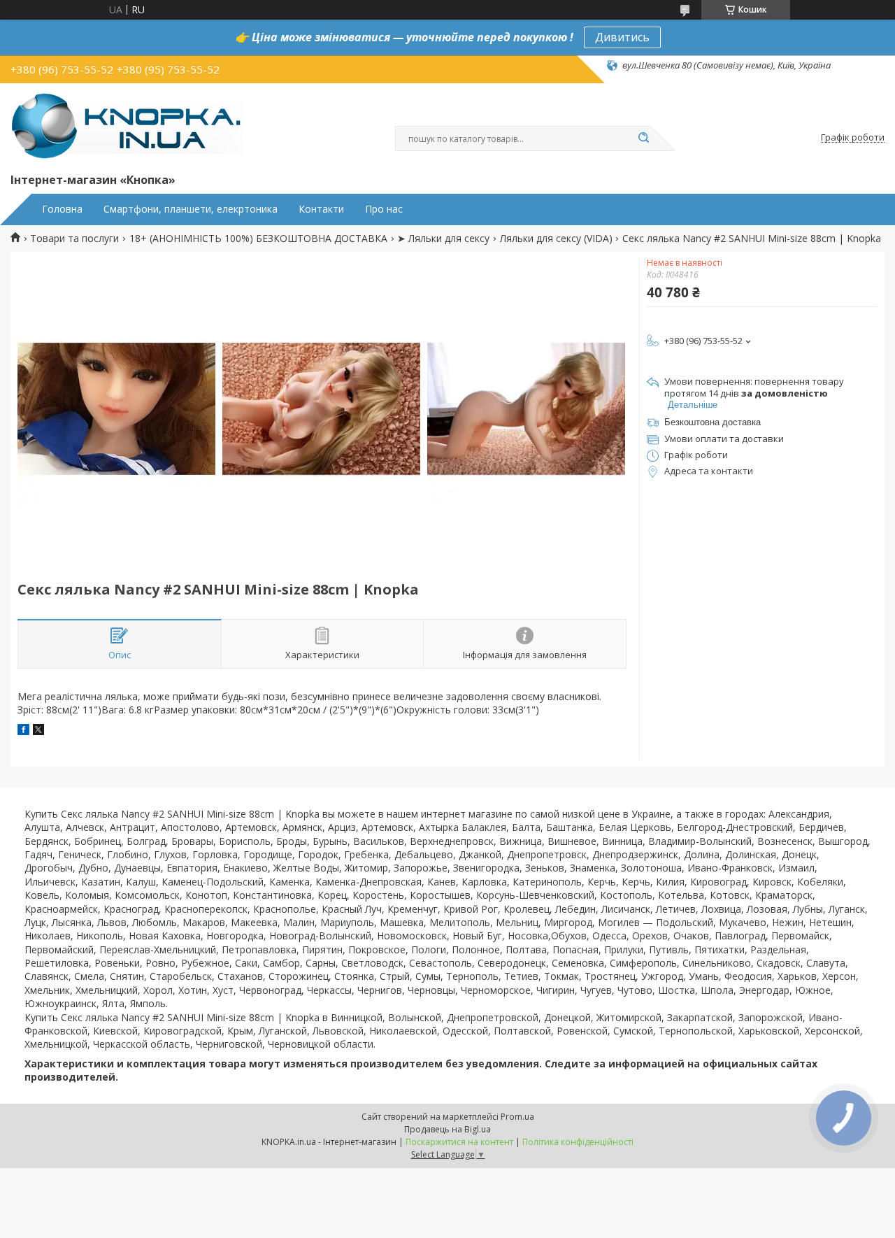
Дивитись (622, 37)
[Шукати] (643, 138)
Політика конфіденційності (577, 1142)
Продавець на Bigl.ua (447, 1129)
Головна (62, 209)
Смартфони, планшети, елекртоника (190, 209)
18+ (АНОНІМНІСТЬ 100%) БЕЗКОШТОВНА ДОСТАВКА (258, 238)
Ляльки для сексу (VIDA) (556, 238)
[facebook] (23, 731)
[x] (38, 731)
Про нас (384, 209)
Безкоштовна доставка (712, 422)
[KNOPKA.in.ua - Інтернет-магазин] (126, 125)
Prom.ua (517, 1117)
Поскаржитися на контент (459, 1142)
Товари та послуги (74, 238)
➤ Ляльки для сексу (443, 238)
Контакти (321, 209)
